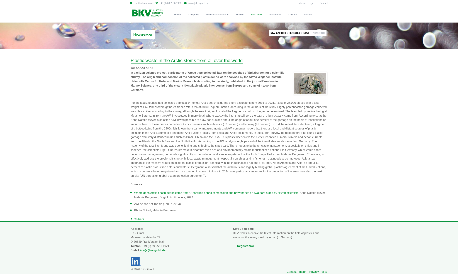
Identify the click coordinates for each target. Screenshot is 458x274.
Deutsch (324, 3)
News (306, 32)
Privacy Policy (318, 271)
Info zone (294, 32)
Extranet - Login (306, 3)
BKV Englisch (278, 32)
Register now (245, 246)
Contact (291, 271)
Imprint (303, 271)
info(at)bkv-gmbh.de (152, 250)
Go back (139, 219)
